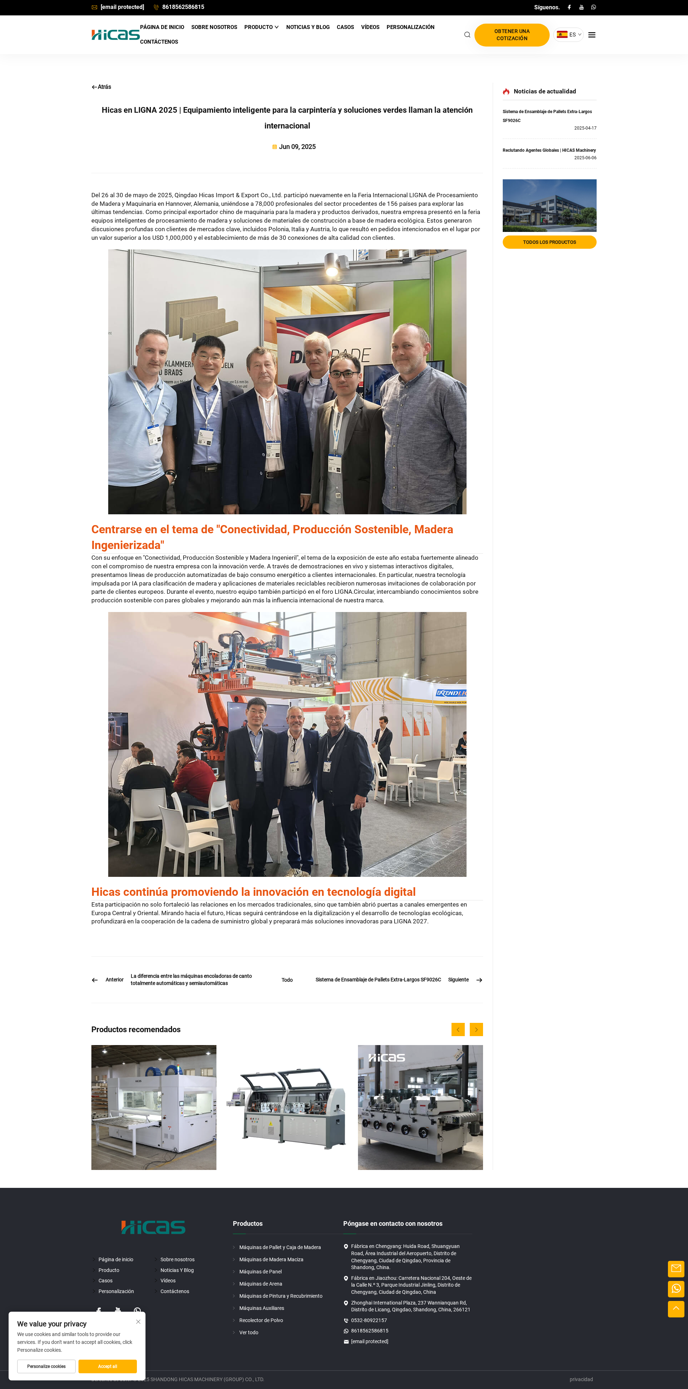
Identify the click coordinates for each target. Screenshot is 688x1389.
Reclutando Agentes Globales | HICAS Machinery (549, 150)
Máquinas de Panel (260, 1271)
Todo (287, 980)
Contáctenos (159, 42)
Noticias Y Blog (308, 27)
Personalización (411, 27)
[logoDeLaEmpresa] (115, 35)
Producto (259, 27)
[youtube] (582, 7)
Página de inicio (162, 27)
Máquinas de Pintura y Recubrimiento (280, 1296)
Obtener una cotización (512, 34)
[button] (458, 1029)
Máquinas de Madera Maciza (271, 1259)
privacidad (581, 1379)
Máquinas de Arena (260, 1284)
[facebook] (570, 7)
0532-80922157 (369, 1320)
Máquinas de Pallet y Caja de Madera (280, 1247)
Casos (345, 27)
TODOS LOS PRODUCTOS (549, 242)
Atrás (104, 86)
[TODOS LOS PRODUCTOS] (550, 205)
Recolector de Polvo (261, 1320)
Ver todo (248, 1332)
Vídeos (370, 27)
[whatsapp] (594, 7)
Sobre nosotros (214, 27)
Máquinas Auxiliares (261, 1308)
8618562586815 (182, 7)
